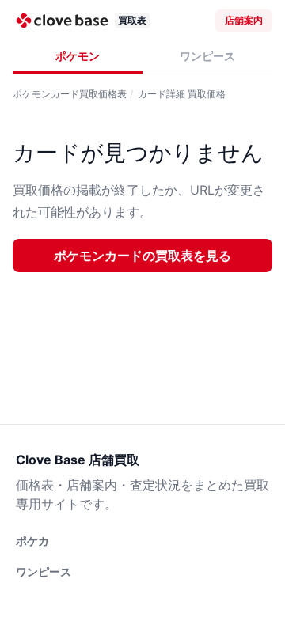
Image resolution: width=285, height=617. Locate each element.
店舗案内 (244, 20)
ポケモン (77, 55)
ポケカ (32, 540)
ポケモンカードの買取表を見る (142, 255)
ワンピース (207, 55)
